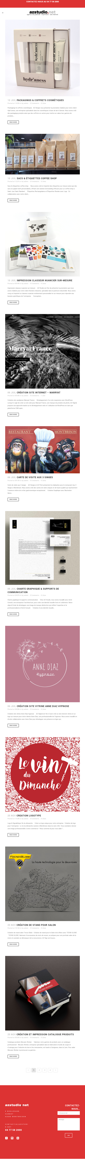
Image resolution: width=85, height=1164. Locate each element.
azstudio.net (47, 1162)
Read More (13, 122)
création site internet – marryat (39, 392)
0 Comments (34, 103)
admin (26, 103)
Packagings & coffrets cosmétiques (40, 100)
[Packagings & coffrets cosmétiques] (42, 58)
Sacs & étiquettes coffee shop (37, 178)
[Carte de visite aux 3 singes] (42, 449)
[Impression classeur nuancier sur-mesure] (42, 244)
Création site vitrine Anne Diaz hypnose (43, 706)
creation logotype (29, 815)
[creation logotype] (42, 774)
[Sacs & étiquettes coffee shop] (42, 154)
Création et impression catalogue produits (45, 1034)
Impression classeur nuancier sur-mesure (44, 280)
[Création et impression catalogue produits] (42, 993)
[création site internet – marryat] (42, 351)
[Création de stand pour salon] (42, 884)
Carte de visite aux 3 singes (35, 477)
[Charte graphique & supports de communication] (42, 548)
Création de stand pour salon (36, 925)
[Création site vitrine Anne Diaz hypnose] (42, 664)
